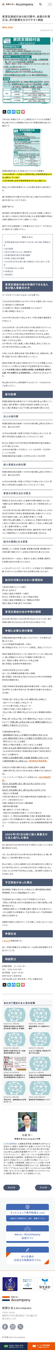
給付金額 (8, 249)
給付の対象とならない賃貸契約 (18, 252)
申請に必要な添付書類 (14, 258)
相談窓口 (8, 275)
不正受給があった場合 (14, 268)
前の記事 (11, 1187)
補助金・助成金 (7, 27)
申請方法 (8, 271)
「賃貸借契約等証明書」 (38, 761)
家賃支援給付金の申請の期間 (17, 255)
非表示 (29, 237)
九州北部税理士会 (12, 1144)
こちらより (6, 941)
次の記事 (43, 1187)
